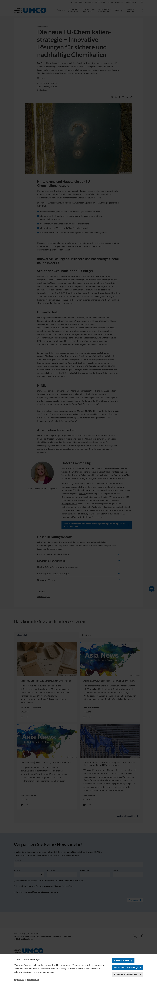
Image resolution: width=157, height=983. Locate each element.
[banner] (78, 491)
